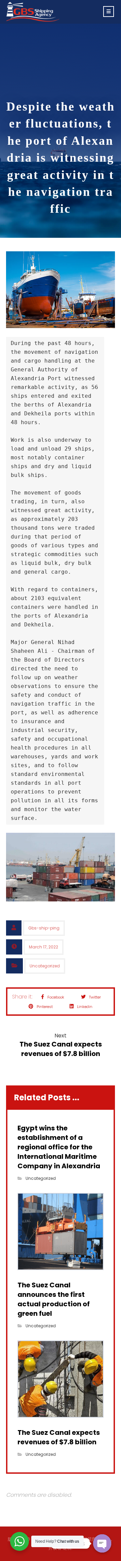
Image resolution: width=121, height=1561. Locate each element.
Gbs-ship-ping (43, 928)
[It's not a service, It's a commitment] (33, 12)
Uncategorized (45, 966)
